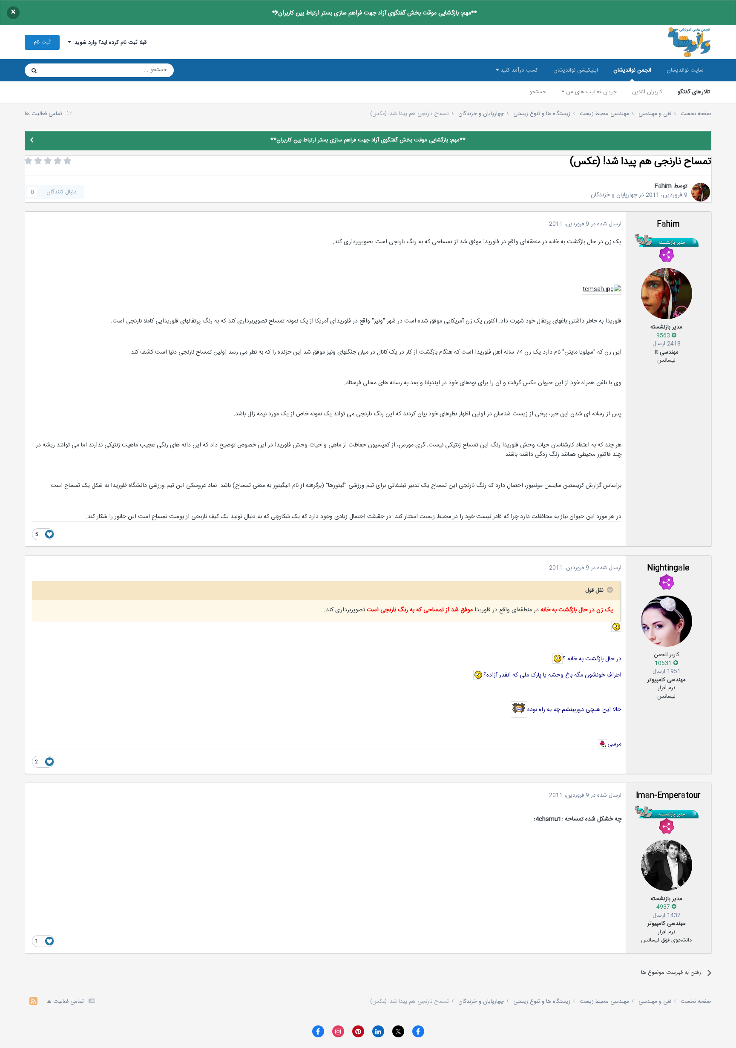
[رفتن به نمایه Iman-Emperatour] (666, 865)
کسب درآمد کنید (518, 70)
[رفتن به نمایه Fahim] (700, 192)
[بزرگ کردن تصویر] (601, 290)
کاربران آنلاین (647, 92)
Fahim (663, 186)
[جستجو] (34, 70)
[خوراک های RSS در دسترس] (33, 1002)
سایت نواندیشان (685, 70)
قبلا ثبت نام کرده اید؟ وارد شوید (109, 42)
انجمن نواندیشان (632, 70)
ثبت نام (42, 42)
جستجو (537, 92)
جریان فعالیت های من (590, 92)
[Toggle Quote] (609, 589)
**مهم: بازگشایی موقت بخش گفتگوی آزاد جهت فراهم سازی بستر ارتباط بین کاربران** (374, 13)
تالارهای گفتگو (694, 92)
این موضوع (66, 70)
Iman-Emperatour (668, 795)
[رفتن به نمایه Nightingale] (666, 621)
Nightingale (668, 568)
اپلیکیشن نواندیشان (575, 70)
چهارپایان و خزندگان (614, 195)
